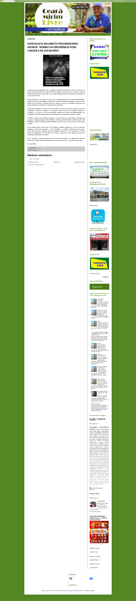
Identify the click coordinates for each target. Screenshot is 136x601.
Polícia (103, 429)
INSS (99, 450)
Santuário (94, 484)
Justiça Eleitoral (93, 459)
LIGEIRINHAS (98, 433)
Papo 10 (37, 34)
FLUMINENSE (92, 465)
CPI (102, 447)
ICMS (104, 470)
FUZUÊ (99, 321)
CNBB (99, 474)
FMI (105, 481)
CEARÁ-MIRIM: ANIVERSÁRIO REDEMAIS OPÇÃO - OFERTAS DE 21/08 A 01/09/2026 (98, 518)
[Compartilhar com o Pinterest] (47, 148)
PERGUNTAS (103, 437)
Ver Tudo (92, 489)
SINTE (94, 478)
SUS (101, 467)
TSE (94, 445)
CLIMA (93, 467)
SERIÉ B (103, 479)
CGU (97, 464)
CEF (102, 473)
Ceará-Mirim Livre (98, 470)
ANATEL (107, 479)
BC (97, 462)
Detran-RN (106, 450)
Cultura (105, 454)
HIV (93, 482)
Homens (103, 476)
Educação (101, 442)
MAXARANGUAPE (93, 468)
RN (100, 479)
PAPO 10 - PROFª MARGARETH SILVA (102, 380)
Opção (107, 429)
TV (70, 34)
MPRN (91, 454)
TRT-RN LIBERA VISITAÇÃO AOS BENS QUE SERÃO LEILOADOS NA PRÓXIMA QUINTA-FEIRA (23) (99, 334)
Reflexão (91, 474)
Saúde (104, 434)
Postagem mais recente (33, 162)
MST (108, 453)
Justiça (99, 437)
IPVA (96, 465)
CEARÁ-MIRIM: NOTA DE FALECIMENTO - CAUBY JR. (103, 393)
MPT (98, 479)
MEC (95, 479)
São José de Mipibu (95, 471)
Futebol (92, 433)
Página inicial (29, 34)
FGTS (105, 473)
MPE (95, 473)
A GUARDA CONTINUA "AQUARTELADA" (102, 367)
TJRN (91, 457)
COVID (105, 456)
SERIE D (91, 451)
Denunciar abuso (94, 493)
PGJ (95, 482)
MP (108, 459)
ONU (100, 464)
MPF (108, 456)
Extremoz (106, 447)
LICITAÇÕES (92, 479)
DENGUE (104, 457)
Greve (96, 467)
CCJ (98, 478)
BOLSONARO (106, 440)
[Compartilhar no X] (44, 148)
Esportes (98, 429)
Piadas (91, 445)
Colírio (51, 34)
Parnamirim (106, 445)
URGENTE (97, 484)
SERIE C (95, 474)
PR (99, 482)
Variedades (64, 34)
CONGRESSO (92, 481)
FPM (108, 471)
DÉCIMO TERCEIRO (102, 478)
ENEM (91, 456)
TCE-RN (93, 462)
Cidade (103, 439)
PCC (93, 456)
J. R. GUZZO (101, 453)
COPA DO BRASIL (100, 459)
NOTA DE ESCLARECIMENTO (102, 355)
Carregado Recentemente (96, 488)
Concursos (92, 447)
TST (108, 464)
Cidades (57, 34)
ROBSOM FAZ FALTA (95, 404)
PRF (108, 454)
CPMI (99, 448)
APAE (96, 478)
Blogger (92, 590)
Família (91, 482)
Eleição (107, 439)
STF (108, 434)
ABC (100, 434)
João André (102, 501)
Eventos (102, 474)
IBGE (101, 457)
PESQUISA (95, 453)
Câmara (93, 439)
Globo (91, 473)
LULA (91, 436)
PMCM (97, 482)
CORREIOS (97, 454)
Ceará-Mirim (44, 34)
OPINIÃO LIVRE (101, 465)
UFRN (93, 457)
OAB (106, 459)
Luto (97, 444)
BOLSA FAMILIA (103, 471)
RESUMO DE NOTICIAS (95, 440)
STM (100, 473)
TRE (96, 462)
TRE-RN (101, 454)
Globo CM (106, 444)
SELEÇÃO (99, 456)
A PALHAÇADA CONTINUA (101, 300)
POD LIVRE (96, 451)
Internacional (105, 431)
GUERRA (101, 444)
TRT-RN (104, 467)
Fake (95, 476)
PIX (90, 471)
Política (92, 429)
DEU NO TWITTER (99, 445)
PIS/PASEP (104, 464)
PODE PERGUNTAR (94, 448)
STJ (99, 451)
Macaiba (102, 450)
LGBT (108, 473)
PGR (101, 448)
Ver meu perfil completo (95, 511)
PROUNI (91, 478)
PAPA (94, 454)
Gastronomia (99, 476)
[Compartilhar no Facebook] (46, 148)
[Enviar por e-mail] (41, 148)
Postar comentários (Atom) (37, 164)
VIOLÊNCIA (101, 484)
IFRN (108, 457)
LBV (93, 473)
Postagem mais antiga (80, 162)
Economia (95, 437)
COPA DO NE (97, 481)
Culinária (102, 481)
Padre (94, 431)
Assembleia (98, 439)
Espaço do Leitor (99, 436)
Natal (98, 431)
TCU (105, 453)
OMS (98, 473)
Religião (104, 448)
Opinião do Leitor (103, 468)
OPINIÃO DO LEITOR (102, 310)
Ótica (91, 431)
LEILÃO (96, 456)
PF (98, 444)
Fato (108, 478)
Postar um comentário (34, 159)
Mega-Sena (98, 447)
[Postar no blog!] (43, 148)
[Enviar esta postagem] (39, 148)
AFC (108, 437)
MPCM (99, 467)
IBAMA (107, 476)
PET (90, 439)
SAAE (102, 451)
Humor (91, 437)
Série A (107, 470)
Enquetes (97, 457)
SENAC (91, 484)
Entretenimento (93, 442)
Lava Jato (101, 462)
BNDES (107, 467)
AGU (104, 462)
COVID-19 (95, 434)
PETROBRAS (92, 470)
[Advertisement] (99, 103)
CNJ (102, 456)
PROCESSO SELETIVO (105, 482)
